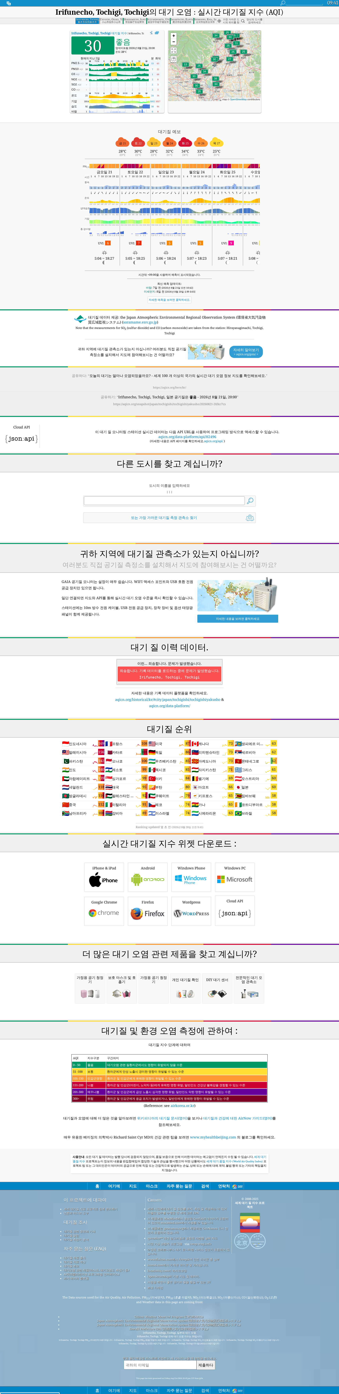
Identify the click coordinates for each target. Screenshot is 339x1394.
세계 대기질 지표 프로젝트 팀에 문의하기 (91, 1209)
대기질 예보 (71, 1266)
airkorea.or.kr (182, 1105)
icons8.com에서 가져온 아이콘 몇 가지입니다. (178, 1265)
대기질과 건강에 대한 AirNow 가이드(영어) (237, 1118)
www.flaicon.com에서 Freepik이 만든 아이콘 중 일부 (183, 1259)
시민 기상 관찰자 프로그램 (165, 1244)
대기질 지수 (99, 33)
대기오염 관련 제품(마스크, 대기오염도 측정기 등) (96, 1270)
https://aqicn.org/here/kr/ (169, 387)
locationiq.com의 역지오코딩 (167, 1271)
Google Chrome (104, 902)
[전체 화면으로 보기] (157, 33)
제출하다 (205, 1364)
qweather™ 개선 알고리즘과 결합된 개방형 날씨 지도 (183, 1238)
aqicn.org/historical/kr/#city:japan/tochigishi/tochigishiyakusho (167, 699)
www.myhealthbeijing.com (213, 1137)
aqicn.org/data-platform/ (169, 705)
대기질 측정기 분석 (76, 1239)
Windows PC (235, 868)
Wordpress (191, 902)
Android (148, 868)
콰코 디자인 (155, 1288)
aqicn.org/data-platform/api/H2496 (187, 436)
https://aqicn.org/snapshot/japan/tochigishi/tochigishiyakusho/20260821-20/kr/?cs (169, 404)
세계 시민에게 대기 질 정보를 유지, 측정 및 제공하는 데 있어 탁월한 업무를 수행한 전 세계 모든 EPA (187, 1211)
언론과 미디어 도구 (76, 1213)
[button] (215, 81)
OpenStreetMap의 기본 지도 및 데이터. (174, 1276)
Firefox (148, 902)
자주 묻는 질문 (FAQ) (85, 1249)
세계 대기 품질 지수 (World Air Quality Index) (234, 1161)
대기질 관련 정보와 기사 (79, 1231)
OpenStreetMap (238, 99)
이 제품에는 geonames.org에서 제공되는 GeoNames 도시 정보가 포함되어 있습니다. (188, 1230)
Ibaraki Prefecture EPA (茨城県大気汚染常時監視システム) (168, 1329)
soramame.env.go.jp (140, 322)
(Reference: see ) (159, 1082)
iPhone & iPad (104, 868)
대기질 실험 (71, 1235)
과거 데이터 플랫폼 (76, 1278)
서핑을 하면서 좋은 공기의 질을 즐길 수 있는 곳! (179, 1282)
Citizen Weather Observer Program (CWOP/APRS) (168, 1317)
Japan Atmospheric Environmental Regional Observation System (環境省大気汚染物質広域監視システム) (169, 1321)
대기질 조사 (75, 1222)
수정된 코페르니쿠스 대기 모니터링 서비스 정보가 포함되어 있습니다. (189, 1252)
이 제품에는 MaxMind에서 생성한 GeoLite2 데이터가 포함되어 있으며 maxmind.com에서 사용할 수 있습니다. (188, 1221)
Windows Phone (191, 868)
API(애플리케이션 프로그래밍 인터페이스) (91, 1274)
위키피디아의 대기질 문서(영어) (162, 1118)
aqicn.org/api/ (213, 441)
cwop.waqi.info (200, 1244)
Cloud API (235, 901)
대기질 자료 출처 (75, 1258)
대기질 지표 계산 (75, 1262)
